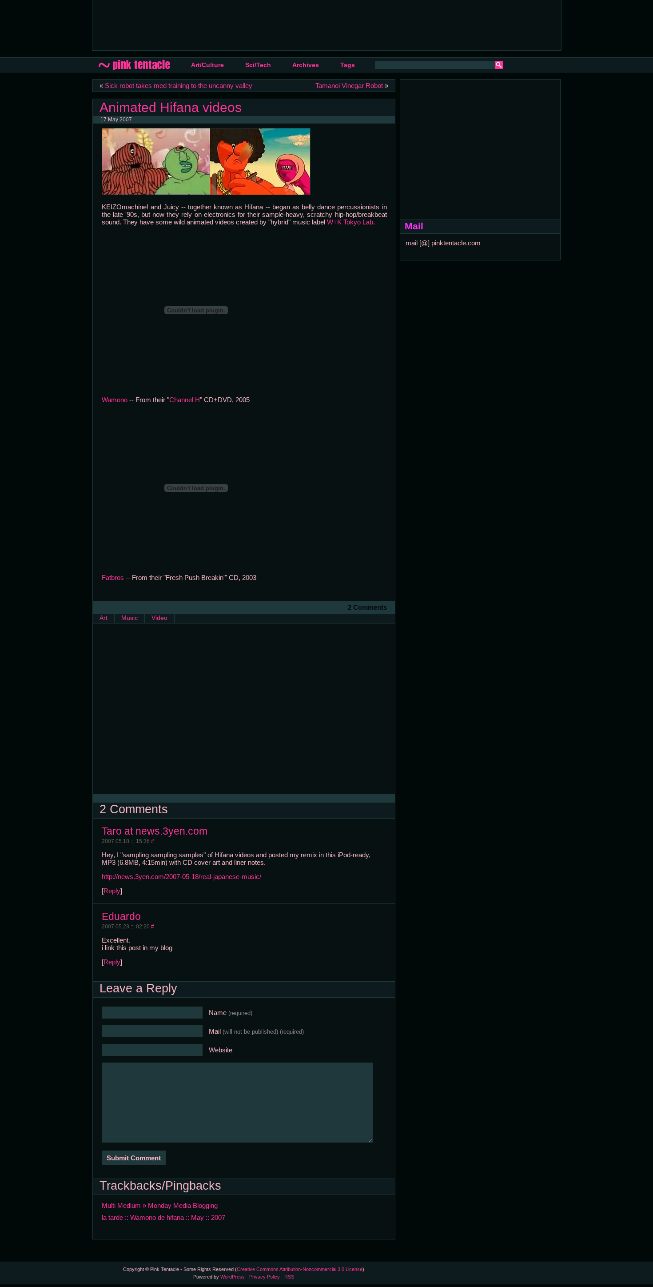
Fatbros (113, 577)
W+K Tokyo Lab (350, 222)
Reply (112, 891)
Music (129, 618)
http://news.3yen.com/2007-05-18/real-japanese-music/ (181, 876)
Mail (256, 1031)
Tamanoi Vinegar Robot (349, 85)
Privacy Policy (264, 1276)
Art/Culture (207, 65)
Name (230, 1012)
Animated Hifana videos (171, 107)
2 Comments (367, 607)
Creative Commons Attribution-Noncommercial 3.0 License (299, 1269)
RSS (289, 1276)
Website (220, 1050)
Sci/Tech (258, 65)
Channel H (184, 400)
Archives (305, 65)
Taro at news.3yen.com (154, 831)
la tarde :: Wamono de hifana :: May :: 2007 (163, 1217)
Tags (347, 65)
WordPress (232, 1276)
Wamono (114, 400)
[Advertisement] (260, 24)
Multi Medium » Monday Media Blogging (160, 1205)
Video (159, 618)
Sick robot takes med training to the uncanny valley (178, 85)
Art (104, 618)
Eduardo (121, 916)
